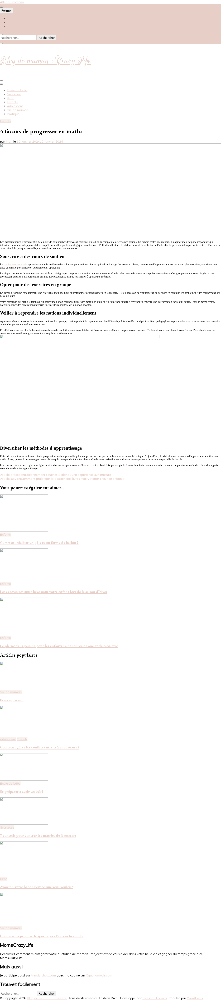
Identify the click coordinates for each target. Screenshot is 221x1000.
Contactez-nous (18, 26)
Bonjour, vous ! (11, 700)
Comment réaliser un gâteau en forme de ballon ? (39, 542)
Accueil (12, 18)
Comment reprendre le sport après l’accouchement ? (41, 936)
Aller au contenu (12, 2)
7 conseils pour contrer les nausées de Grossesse (38, 835)
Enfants (12, 102)
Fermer (6, 10)
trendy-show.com (43, 975)
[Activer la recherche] (1, 34)
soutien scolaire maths (15, 264)
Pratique (13, 114)
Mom (9, 141)
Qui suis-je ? (15, 22)
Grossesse (14, 94)
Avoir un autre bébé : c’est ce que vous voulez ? (36, 886)
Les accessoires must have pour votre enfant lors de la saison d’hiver (53, 591)
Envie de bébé (17, 90)
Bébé (10, 98)
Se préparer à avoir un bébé (21, 791)
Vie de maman (17, 110)
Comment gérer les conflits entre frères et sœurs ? (39, 747)
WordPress (195, 998)
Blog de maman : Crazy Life (45, 60)
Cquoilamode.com (99, 975)
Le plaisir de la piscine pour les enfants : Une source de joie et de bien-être (59, 645)
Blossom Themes (154, 998)
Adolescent (15, 106)
